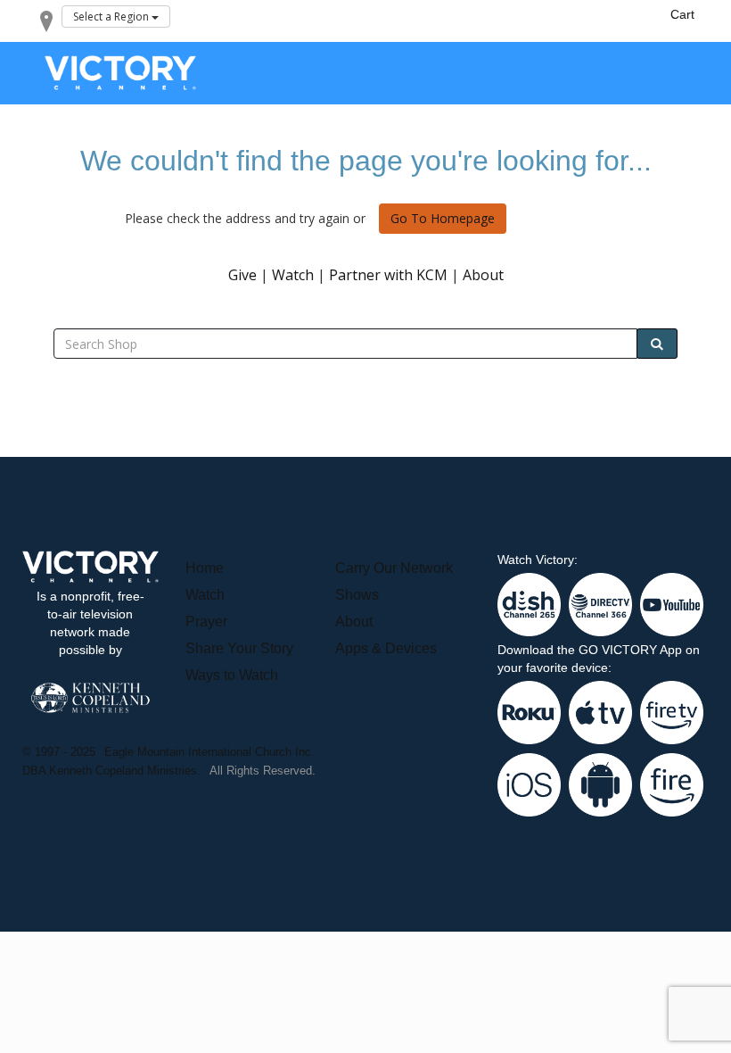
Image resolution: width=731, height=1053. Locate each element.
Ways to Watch (231, 675)
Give (242, 275)
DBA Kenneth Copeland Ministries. (111, 770)
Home (204, 568)
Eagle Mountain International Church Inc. (209, 752)
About (483, 275)
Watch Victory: (537, 559)
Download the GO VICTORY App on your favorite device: (598, 659)
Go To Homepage (442, 218)
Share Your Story (239, 648)
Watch (293, 275)
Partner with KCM (388, 275)
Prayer (206, 621)
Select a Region (112, 16)
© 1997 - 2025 (58, 752)
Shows (357, 594)
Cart (682, 14)
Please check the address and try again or (245, 218)
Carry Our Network (394, 568)
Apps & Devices (386, 648)
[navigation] (682, 14)
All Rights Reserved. (262, 770)
